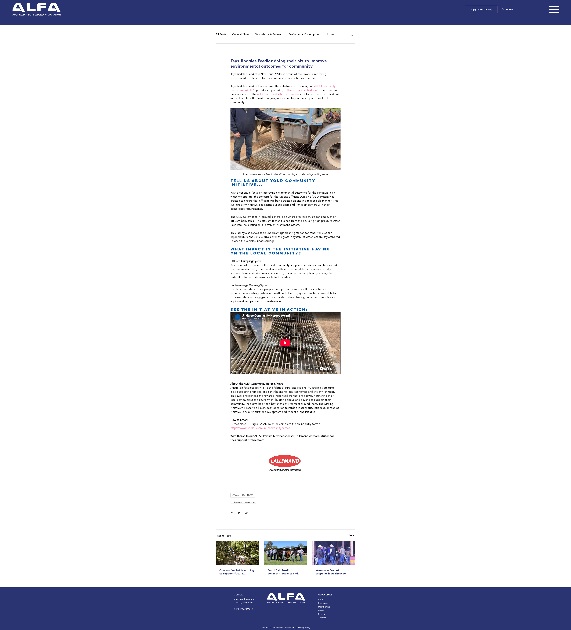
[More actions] (339, 54)
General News (241, 34)
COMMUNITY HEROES (242, 495)
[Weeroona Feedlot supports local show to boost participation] (333, 553)
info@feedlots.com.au (244, 599)
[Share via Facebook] (231, 512)
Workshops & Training (269, 34)
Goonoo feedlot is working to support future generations (236, 572)
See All (352, 535)
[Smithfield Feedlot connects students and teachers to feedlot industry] (285, 553)
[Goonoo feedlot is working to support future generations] (237, 553)
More (330, 34)
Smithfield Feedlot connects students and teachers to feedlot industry (283, 572)
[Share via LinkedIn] (239, 512)
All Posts (221, 34)
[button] (554, 9)
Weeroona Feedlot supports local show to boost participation (331, 572)
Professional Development (304, 34)
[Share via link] (246, 512)
